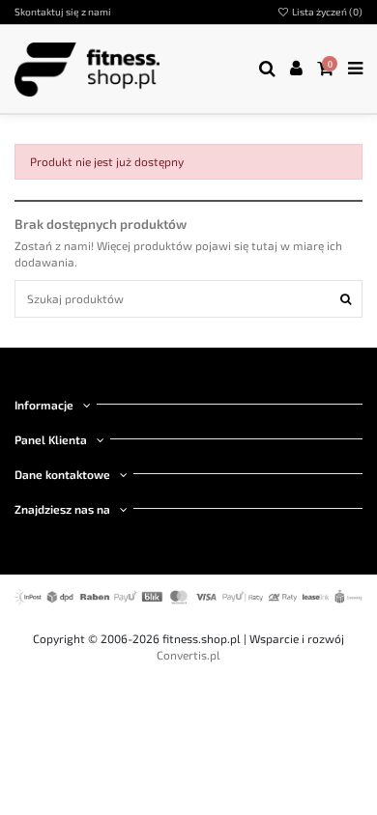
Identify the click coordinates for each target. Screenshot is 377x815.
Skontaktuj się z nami (62, 11)
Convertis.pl (188, 654)
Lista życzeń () (326, 11)
